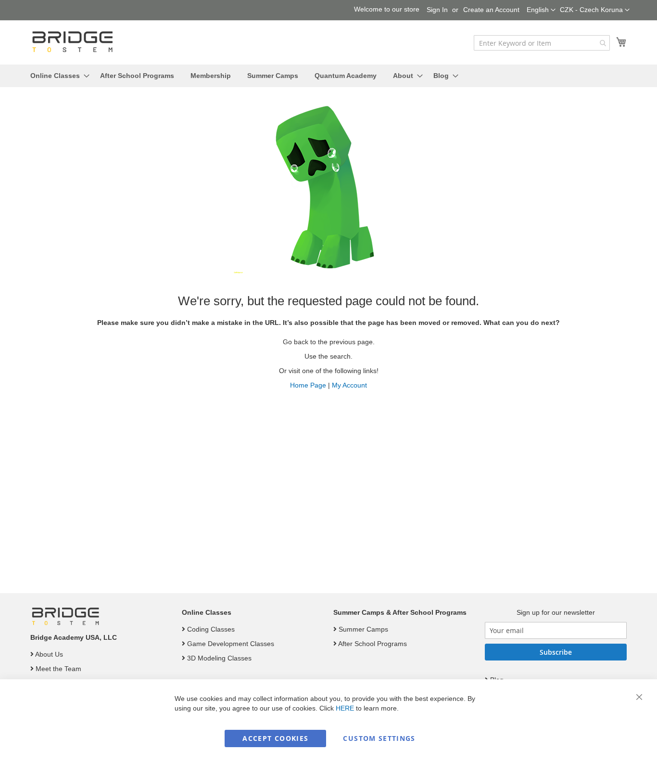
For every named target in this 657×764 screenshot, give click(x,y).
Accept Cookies (275, 738)
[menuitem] (57, 76)
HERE (345, 708)
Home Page (308, 385)
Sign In (437, 9)
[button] (595, 10)
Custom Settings (379, 738)
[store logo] (73, 41)
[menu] (328, 76)
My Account (349, 385)
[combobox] (542, 43)
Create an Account (491, 9)
